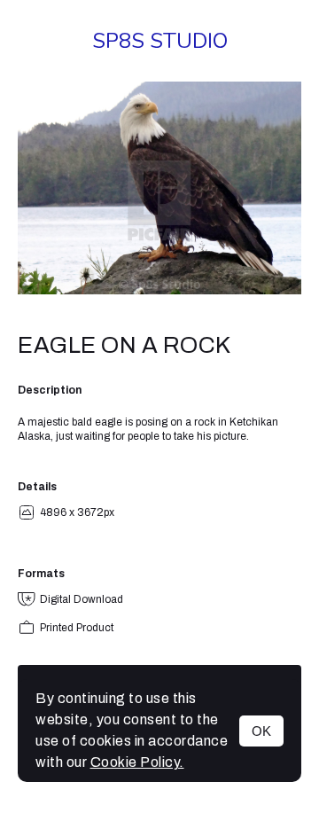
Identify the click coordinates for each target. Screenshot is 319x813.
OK (261, 731)
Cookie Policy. (137, 762)
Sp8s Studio (160, 41)
